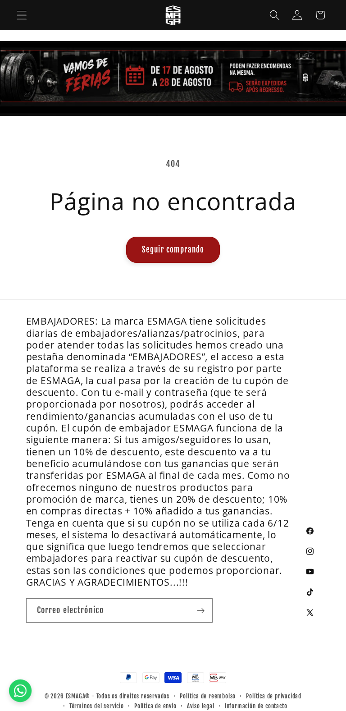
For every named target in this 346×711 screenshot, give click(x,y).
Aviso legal (200, 706)
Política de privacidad (273, 696)
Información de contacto (256, 706)
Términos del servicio (96, 706)
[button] (21, 15)
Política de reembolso (208, 696)
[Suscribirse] (200, 610)
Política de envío (155, 706)
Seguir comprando (173, 249)
